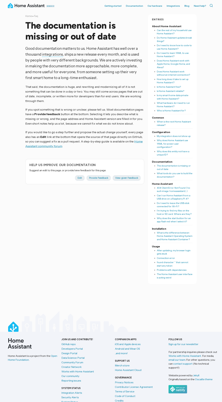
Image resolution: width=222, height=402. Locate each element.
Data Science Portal (73, 357)
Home (28, 16)
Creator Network (71, 366)
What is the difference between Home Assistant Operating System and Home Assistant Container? (174, 236)
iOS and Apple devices (128, 344)
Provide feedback (98, 177)
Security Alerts (70, 397)
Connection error (166, 258)
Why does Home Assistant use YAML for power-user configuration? (172, 143)
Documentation (134, 5)
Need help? (200, 5)
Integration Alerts (71, 392)
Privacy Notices (124, 382)
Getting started (112, 5)
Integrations (173, 5)
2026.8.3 (50, 6)
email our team (177, 359)
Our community (70, 376)
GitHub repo (68, 344)
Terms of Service (124, 391)
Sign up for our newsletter (184, 344)
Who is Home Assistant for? (171, 110)
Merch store (122, 365)
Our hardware (155, 5)
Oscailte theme (204, 379)
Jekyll (196, 375)
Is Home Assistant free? (169, 87)
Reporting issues (71, 380)
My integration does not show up (174, 136)
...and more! (121, 353)
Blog (186, 5)
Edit (80, 177)
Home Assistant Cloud (128, 370)
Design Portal (69, 353)
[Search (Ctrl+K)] (212, 5)
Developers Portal (72, 348)
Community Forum (72, 362)
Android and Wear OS (127, 348)
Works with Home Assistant (77, 371)
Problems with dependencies (172, 270)
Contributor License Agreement (134, 387)
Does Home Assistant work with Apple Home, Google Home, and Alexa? (173, 64)
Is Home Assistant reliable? (170, 91)
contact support (182, 363)
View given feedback (126, 177)
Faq (36, 16)
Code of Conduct (125, 396)
